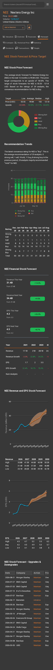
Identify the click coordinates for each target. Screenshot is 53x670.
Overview (20, 37)
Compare (9, 43)
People (36, 48)
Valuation (9, 37)
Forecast (44, 37)
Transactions (24, 48)
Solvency (37, 43)
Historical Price (23, 43)
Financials (32, 37)
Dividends (10, 48)
